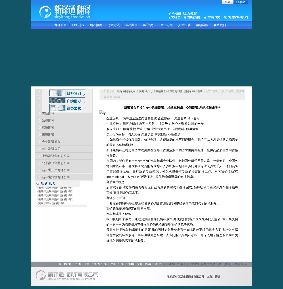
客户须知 (149, 25)
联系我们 (220, 25)
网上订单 (167, 25)
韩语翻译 (48, 127)
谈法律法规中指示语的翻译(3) (55, 189)
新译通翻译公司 (126, 91)
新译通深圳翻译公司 (56, 177)
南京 (209, 264)
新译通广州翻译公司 (56, 170)
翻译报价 (96, 25)
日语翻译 (48, 134)
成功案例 (131, 25)
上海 (185, 264)
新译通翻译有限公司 (192, 276)
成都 (227, 264)
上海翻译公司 (144, 91)
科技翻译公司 (51, 149)
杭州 (215, 264)
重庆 (221, 264)
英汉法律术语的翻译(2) (51, 201)
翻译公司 (60, 25)
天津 (233, 264)
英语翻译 (48, 113)
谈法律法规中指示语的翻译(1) (55, 197)
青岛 (203, 264)
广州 (197, 264)
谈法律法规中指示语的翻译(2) (55, 193)
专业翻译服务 (51, 142)
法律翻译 (48, 120)
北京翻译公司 (161, 91)
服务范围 (78, 25)
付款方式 (113, 25)
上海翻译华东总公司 (56, 156)
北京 (191, 264)
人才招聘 (184, 25)
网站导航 (202, 25)
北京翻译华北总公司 (56, 163)
